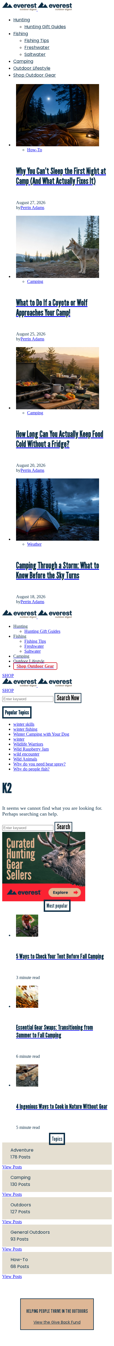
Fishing (20, 33)
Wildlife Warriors (28, 744)
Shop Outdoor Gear (34, 75)
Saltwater (35, 54)
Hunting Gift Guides (45, 27)
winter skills (23, 724)
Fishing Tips (36, 40)
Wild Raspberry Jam (31, 749)
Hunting (21, 20)
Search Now (68, 698)
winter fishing (25, 729)
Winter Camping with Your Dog (41, 734)
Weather (34, 544)
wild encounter (26, 754)
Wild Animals (25, 759)
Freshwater (37, 47)
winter (18, 739)
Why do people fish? (31, 769)
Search (63, 827)
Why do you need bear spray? (39, 764)
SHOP (8, 675)
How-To (34, 149)
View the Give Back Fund (57, 1322)
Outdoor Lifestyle (31, 68)
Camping (23, 61)
